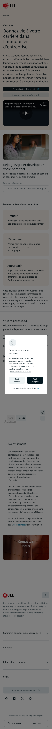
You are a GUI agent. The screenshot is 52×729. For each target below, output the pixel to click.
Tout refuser (17, 380)
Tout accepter (35, 380)
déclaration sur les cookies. (20, 371)
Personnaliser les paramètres (26, 388)
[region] (26, 364)
